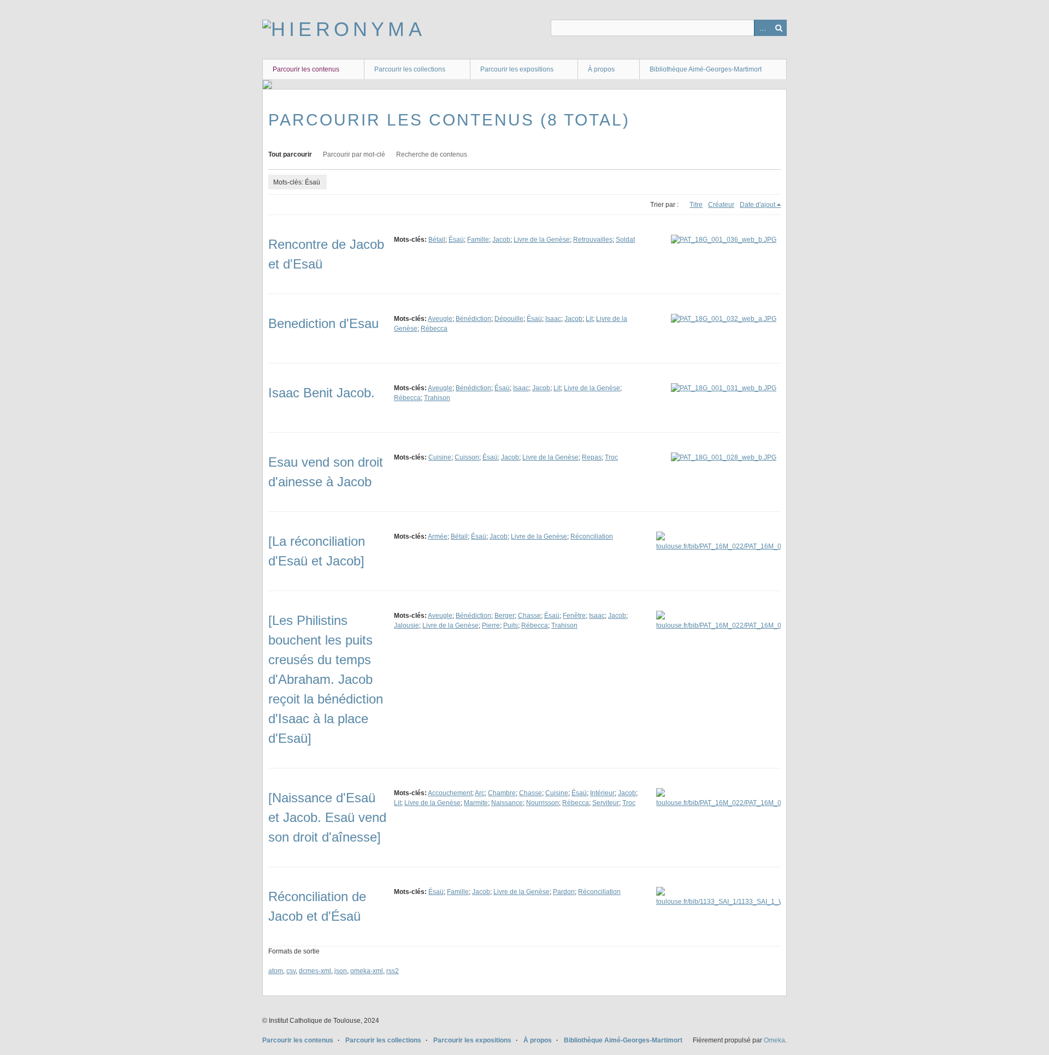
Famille (478, 239)
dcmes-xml (315, 971)
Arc (480, 793)
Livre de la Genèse (542, 239)
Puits (510, 625)
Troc (611, 457)
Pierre (491, 625)
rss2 (392, 971)
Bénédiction (473, 319)
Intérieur (602, 793)
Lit (589, 319)
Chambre (502, 793)
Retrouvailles (592, 239)
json (340, 971)
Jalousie (406, 625)
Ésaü (456, 239)
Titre (696, 204)
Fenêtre (574, 615)
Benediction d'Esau (323, 323)
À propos (601, 69)
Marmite (476, 803)
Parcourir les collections (409, 69)
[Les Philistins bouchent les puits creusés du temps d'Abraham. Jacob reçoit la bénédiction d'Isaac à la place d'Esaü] (325, 679)
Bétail (436, 239)
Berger (504, 615)
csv (291, 971)
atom (275, 971)
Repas (592, 457)
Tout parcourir (290, 154)
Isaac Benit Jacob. (321, 392)
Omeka (774, 1040)
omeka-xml (366, 971)
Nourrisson (542, 803)
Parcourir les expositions (516, 69)
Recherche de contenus (431, 154)
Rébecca (434, 328)
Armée (437, 536)
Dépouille (508, 319)
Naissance (507, 803)
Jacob (501, 239)
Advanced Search (762, 28)
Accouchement (450, 793)
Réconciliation (591, 536)
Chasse (529, 615)
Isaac (553, 319)
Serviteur (605, 803)
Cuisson (467, 457)
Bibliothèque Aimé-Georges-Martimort (706, 69)
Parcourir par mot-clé (354, 154)
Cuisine (439, 457)
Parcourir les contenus (306, 69)
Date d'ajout (757, 204)
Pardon (564, 892)
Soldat (625, 239)
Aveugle (440, 319)
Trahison (437, 398)
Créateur (721, 204)
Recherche (778, 28)
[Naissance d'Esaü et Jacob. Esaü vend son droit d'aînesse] (327, 817)
